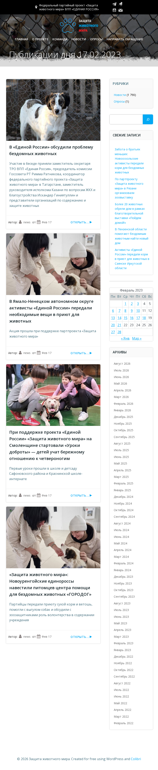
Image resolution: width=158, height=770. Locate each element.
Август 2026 (122, 363)
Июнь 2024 (121, 537)
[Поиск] (148, 119)
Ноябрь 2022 (123, 663)
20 (113, 325)
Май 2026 (120, 383)
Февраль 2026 (123, 404)
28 (119, 332)
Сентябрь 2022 (124, 676)
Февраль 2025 (123, 483)
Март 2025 (121, 477)
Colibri (136, 759)
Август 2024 (122, 523)
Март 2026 (121, 397)
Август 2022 (122, 683)
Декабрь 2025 (123, 417)
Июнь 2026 (121, 377)
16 (132, 318)
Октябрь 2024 (123, 510)
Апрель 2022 (122, 710)
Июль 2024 (121, 530)
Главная (21, 39)
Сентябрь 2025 (124, 437)
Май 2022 (120, 703)
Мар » (137, 338)
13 (113, 318)
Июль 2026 (121, 370)
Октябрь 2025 (123, 430)
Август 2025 (122, 443)
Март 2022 (121, 716)
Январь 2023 (122, 650)
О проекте (40, 39)
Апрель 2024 (122, 550)
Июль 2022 (121, 690)
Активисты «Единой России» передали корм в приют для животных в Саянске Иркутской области (132, 259)
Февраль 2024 (123, 563)
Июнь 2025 (121, 457)
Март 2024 (121, 557)
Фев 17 (46, 222)
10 (138, 310)
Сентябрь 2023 (124, 596)
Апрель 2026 (122, 390)
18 (144, 318)
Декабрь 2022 (123, 656)
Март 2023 (121, 637)
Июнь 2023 (121, 617)
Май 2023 (120, 623)
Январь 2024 (122, 570)
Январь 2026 (122, 410)
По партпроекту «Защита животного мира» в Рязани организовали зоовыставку (129, 188)
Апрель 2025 (122, 470)
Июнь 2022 (121, 696)
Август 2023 (122, 603)
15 (125, 318)
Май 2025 (120, 463)
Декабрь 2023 (123, 577)
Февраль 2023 (123, 643)
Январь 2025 (122, 490)
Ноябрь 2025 (123, 423)
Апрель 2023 (122, 630)
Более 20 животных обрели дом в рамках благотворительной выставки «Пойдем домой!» (130, 213)
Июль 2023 (121, 610)
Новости (78, 39)
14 (119, 318)
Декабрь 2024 (123, 497)
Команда (59, 39)
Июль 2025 (121, 450)
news (26, 222)
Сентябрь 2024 (124, 517)
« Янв (125, 338)
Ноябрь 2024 (123, 503)
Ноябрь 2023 (123, 583)
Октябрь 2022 (123, 670)
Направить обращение (125, 39)
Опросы (96, 39)
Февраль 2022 (123, 723)
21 (119, 325)
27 (113, 332)
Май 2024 (120, 543)
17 (138, 318)
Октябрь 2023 (123, 590)
